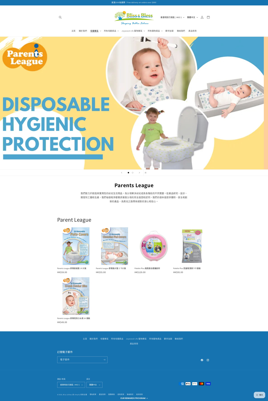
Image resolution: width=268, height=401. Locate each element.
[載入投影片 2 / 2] (133, 173)
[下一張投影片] (139, 173)
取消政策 (139, 394)
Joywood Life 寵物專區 (136, 338)
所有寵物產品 (155, 338)
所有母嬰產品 (117, 338)
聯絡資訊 (130, 394)
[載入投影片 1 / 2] (128, 173)
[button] (134, 398)
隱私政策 (93, 394)
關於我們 (94, 338)
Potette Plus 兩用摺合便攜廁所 (147, 268)
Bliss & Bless (67, 395)
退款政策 (121, 394)
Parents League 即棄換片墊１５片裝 (111, 268)
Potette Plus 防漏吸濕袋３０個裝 (187, 268)
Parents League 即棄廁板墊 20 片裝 (71, 268)
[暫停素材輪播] (146, 173)
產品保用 (134, 344)
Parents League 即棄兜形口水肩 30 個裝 (73, 318)
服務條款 (111, 394)
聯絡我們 (179, 338)
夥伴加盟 (168, 338)
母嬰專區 (104, 338)
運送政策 (102, 394)
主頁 (85, 338)
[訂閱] (104, 359)
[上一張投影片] (122, 173)
